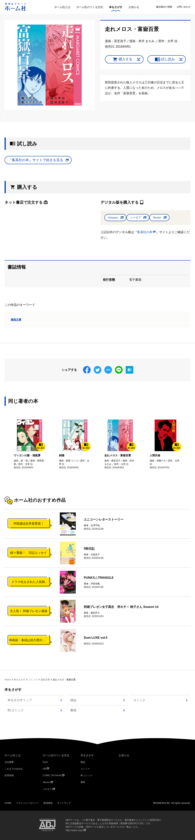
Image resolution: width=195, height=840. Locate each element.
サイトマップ (64, 803)
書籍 (73, 710)
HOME (8, 803)
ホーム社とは (62, 7)
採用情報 (9, 775)
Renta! (157, 217)
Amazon (113, 217)
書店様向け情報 (164, 7)
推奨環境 (48, 803)
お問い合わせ (183, 7)
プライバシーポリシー (27, 803)
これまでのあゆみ (14, 768)
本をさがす (115, 7)
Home (8, 679)
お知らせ (134, 7)
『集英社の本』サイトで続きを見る (35, 160)
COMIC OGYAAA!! (52, 775)
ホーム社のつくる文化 (89, 7)
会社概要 (9, 762)
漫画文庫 (16, 319)
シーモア (135, 217)
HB (44, 768)
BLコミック (16, 710)
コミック (33, 679)
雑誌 (73, 700)
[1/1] (49, 65)
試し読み (168, 59)
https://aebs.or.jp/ (74, 830)
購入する (125, 59)
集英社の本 (144, 232)
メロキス (47, 789)
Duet (45, 762)
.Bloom (46, 782)
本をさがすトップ (20, 700)
